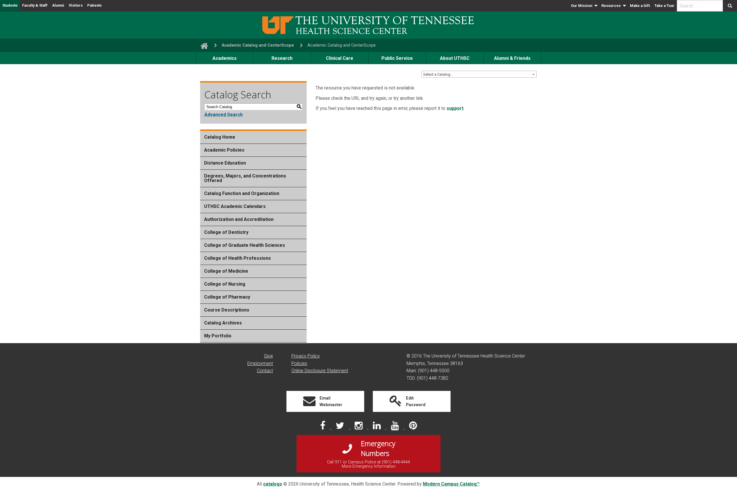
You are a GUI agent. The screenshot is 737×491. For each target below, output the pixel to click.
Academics (224, 58)
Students (10, 5)
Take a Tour (664, 5)
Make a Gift (640, 5)
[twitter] (340, 427)
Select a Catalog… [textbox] (438, 74)
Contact (265, 370)
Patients (94, 5)
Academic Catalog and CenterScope (258, 45)
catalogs (272, 484)
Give (268, 356)
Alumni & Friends (512, 58)
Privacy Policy (305, 356)
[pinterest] (412, 427)
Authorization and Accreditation (238, 219)
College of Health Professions (237, 258)
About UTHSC (455, 58)
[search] (700, 6)
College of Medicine (226, 271)
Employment (260, 363)
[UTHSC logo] (368, 24)
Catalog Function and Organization (241, 193)
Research (281, 58)
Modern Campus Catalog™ (451, 484)
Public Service (397, 58)
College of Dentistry (226, 232)
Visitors (76, 5)
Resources (611, 5)
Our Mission (581, 5)
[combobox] (479, 74)
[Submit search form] (730, 6)
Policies (299, 363)
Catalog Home (219, 137)
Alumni (58, 5)
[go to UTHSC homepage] (202, 45)
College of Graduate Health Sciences (244, 245)
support (455, 108)
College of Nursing (224, 284)
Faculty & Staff (35, 5)
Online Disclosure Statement (319, 370)
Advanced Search (223, 114)
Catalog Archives (223, 323)
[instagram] (359, 427)
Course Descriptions (226, 310)
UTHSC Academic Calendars (235, 206)
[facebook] (323, 427)
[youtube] (395, 427)
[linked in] (377, 427)
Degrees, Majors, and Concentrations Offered (245, 178)
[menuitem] (584, 6)
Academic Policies (224, 150)
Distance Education (225, 163)
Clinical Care (339, 58)
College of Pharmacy (227, 297)
